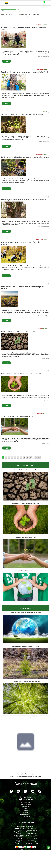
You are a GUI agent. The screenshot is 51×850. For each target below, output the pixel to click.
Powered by (22, 849)
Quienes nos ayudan (25, 804)
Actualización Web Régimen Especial (25, 822)
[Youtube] (18, 792)
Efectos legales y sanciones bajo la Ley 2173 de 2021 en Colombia (23, 200)
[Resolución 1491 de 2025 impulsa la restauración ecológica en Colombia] (25, 300)
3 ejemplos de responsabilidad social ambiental (17, 416)
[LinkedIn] (32, 792)
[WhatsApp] (25, 792)
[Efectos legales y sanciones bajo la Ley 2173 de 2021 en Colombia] (25, 211)
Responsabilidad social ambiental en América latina (18, 331)
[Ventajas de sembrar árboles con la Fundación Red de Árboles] (25, 125)
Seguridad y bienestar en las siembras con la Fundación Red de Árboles (25, 72)
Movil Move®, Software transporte (19, 835)
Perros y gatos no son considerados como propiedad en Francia (26, 717)
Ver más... (6, 61)
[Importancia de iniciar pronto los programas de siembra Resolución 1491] (25, 40)
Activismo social (5, 17)
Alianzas (15, 17)
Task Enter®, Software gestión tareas (31, 839)
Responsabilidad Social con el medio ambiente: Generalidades (21, 374)
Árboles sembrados (25, 802)
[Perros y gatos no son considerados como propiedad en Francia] (25, 764)
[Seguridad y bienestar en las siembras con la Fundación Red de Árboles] (25, 83)
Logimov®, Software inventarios (19, 842)
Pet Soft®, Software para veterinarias (32, 835)
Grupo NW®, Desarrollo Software (19, 829)
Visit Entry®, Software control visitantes (31, 832)
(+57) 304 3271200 (25, 816)
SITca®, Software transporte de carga (32, 829)
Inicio (2, 14)
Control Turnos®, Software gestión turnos (32, 842)
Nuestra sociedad (34, 14)
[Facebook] (11, 792)
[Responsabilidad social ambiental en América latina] (25, 342)
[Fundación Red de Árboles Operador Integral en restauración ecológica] (25, 168)
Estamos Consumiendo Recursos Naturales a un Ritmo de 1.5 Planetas (25, 612)
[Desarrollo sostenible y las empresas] (25, 601)
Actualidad (9, 14)
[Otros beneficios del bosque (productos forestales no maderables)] (25, 714)
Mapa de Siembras (25, 806)
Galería (25, 808)
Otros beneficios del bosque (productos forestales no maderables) (25, 681)
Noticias (26, 810)
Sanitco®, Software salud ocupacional (19, 839)
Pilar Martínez (46, 358)
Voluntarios (23, 17)
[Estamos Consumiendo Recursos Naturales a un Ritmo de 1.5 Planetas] (25, 643)
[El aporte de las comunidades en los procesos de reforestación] (25, 678)
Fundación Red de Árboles (44, 56)
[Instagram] (39, 792)
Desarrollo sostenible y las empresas (26, 570)
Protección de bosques (21, 14)
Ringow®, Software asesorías (19, 832)
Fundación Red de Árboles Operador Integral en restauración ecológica (25, 157)
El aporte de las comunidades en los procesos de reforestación (25, 646)
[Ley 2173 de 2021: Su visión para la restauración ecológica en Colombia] (25, 255)
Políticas (25, 812)
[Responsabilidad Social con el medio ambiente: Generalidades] (25, 385)
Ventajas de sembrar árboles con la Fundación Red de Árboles (22, 114)
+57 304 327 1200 (45, 1)
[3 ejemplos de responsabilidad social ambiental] (25, 427)
